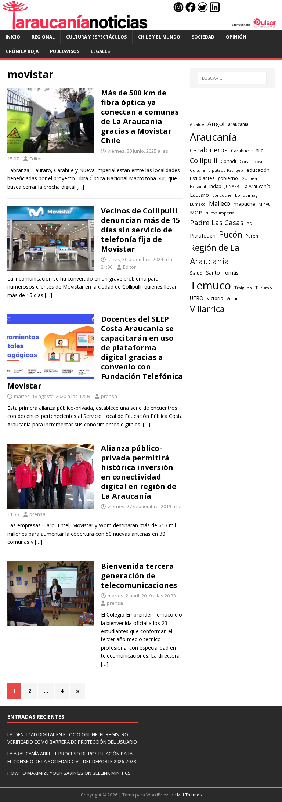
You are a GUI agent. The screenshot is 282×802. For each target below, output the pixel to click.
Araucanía (213, 137)
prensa (109, 396)
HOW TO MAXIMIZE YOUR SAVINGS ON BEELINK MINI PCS (69, 773)
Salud (196, 273)
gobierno (228, 178)
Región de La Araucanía (214, 254)
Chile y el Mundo (159, 37)
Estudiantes (202, 178)
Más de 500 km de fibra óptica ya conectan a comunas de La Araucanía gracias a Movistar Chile (140, 116)
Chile (258, 150)
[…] (80, 186)
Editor (35, 158)
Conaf (245, 161)
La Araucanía (256, 186)
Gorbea (249, 178)
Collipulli (203, 160)
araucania (238, 124)
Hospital (198, 186)
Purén (252, 236)
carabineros (209, 149)
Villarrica (207, 309)
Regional (43, 37)
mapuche (244, 204)
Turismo (263, 287)
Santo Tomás (222, 272)
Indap (215, 186)
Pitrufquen (203, 235)
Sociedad (203, 37)
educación (258, 170)
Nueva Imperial (220, 213)
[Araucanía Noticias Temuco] (141, 25)
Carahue (240, 151)
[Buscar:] (232, 78)
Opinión (236, 37)
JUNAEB (232, 186)
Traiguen (243, 287)
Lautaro (199, 194)
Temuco (210, 285)
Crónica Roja (22, 51)
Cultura (197, 170)
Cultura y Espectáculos (96, 37)
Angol (216, 123)
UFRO (196, 298)
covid (259, 161)
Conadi (228, 161)
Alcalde (197, 124)
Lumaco (198, 204)
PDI (250, 223)
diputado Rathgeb (225, 170)
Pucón (230, 234)
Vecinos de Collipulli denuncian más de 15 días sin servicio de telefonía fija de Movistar (140, 230)
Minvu (264, 204)
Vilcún (233, 298)
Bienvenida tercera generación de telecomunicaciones (139, 575)
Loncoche (222, 195)
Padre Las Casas (216, 222)
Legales (100, 51)
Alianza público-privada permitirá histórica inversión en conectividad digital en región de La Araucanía (138, 472)
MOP (196, 212)
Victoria (215, 298)
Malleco (219, 203)
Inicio (13, 37)
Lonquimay (246, 195)
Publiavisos (64, 51)
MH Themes (189, 795)
